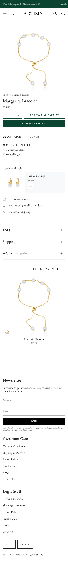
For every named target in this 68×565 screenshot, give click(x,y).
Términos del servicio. (23, 430)
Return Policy (10, 459)
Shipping (9, 242)
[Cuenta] (55, 13)
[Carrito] (63, 13)
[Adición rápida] (7, 332)
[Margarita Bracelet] (34, 305)
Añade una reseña (15, 253)
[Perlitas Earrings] (14, 182)
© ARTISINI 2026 (11, 554)
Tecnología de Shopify (33, 554)
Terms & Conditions (14, 446)
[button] (12, 13)
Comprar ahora (34, 123)
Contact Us (9, 479)
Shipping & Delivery (14, 453)
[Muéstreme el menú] (4, 13)
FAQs (6, 472)
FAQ (6, 230)
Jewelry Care (10, 466)
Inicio (5, 94)
